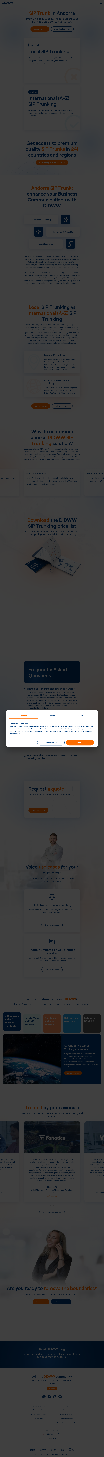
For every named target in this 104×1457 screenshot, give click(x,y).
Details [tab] (52, 715)
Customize (49, 742)
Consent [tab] (23, 715)
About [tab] (81, 715)
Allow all (80, 742)
